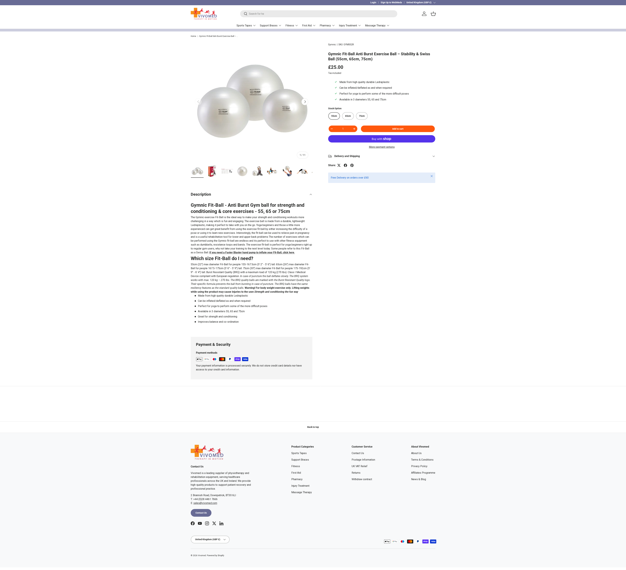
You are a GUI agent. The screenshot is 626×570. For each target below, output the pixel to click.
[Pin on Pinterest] (352, 165)
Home (193, 36)
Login (373, 2)
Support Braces (268, 25)
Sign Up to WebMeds (391, 2)
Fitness (289, 25)
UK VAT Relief (359, 466)
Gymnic (332, 44)
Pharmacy (325, 25)
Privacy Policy (419, 466)
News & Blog (418, 479)
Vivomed (202, 555)
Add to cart (397, 129)
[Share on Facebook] (345, 165)
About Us (416, 453)
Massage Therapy (375, 25)
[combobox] (318, 13)
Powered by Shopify (215, 555)
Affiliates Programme (423, 472)
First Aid (307, 25)
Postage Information (363, 459)
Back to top (313, 427)
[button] (433, 13)
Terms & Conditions (422, 459)
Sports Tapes (244, 25)
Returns (356, 472)
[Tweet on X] (339, 165)
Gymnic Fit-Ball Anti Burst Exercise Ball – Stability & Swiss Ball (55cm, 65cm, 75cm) (218, 36)
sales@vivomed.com (205, 503)
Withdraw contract (362, 479)
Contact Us (201, 512)
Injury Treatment (348, 25)
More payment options (382, 147)
